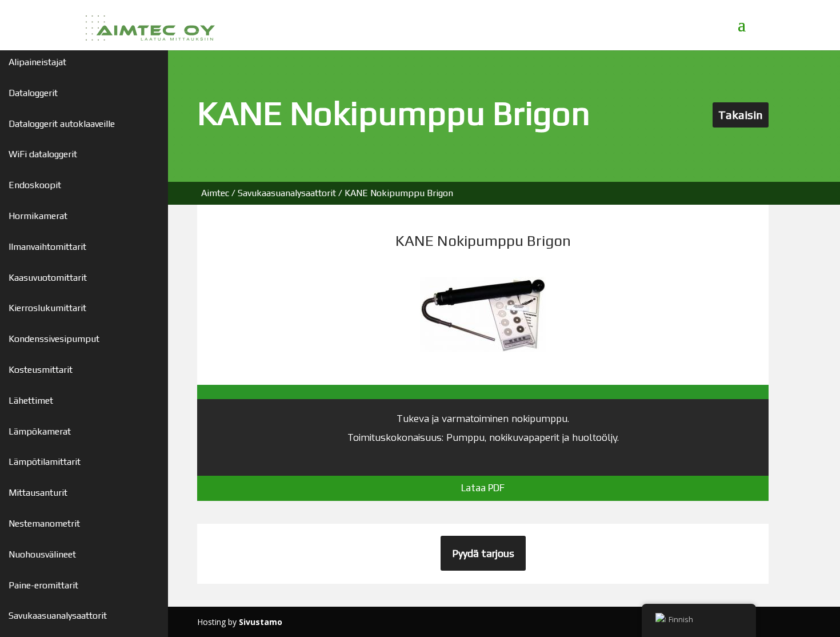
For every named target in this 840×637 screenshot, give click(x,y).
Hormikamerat (38, 215)
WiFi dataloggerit (43, 154)
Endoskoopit (35, 185)
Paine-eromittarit (43, 585)
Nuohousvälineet (42, 554)
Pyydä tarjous (483, 553)
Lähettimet (31, 400)
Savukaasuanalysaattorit (58, 615)
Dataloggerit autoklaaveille (62, 123)
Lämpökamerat (40, 431)
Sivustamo (260, 621)
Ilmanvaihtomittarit (47, 246)
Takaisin (740, 114)
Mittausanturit (38, 492)
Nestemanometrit (44, 523)
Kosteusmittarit (41, 369)
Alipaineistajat (37, 62)
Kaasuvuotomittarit (48, 277)
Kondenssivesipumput (54, 338)
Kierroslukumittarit (47, 307)
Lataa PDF (483, 487)
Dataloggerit (33, 92)
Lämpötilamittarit (45, 461)
